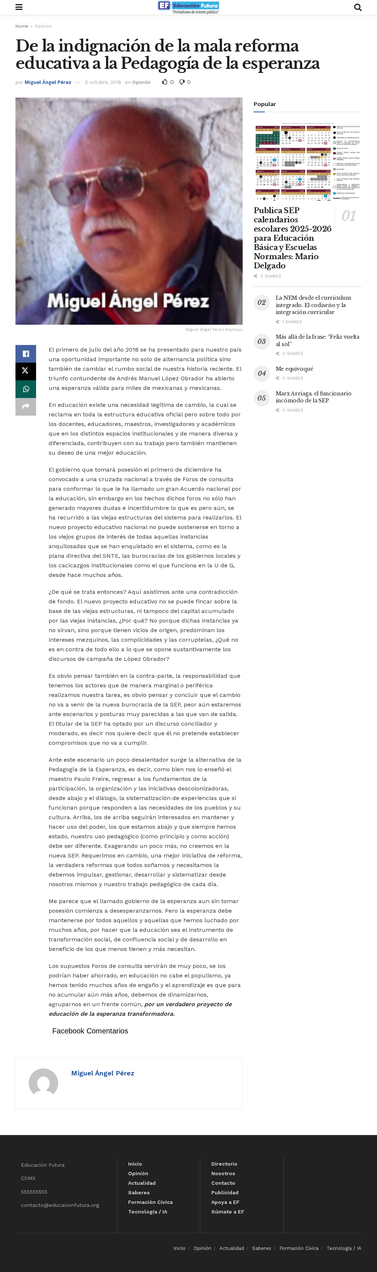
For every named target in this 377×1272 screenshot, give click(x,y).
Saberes (139, 1192)
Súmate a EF (227, 1212)
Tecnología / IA (147, 1212)
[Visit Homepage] (188, 7)
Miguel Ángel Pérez (48, 82)
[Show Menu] (18, 7)
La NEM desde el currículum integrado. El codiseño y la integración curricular (313, 305)
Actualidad (142, 1183)
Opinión (43, 26)
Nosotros (223, 1173)
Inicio (135, 1164)
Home (21, 26)
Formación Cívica (150, 1202)
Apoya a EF (225, 1202)
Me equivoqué (294, 369)
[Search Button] (358, 7)
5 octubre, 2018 (103, 82)
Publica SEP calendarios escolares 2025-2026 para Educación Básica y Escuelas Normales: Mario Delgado (293, 238)
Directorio (224, 1164)
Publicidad (225, 1192)
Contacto (223, 1183)
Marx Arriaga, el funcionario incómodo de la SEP (314, 397)
